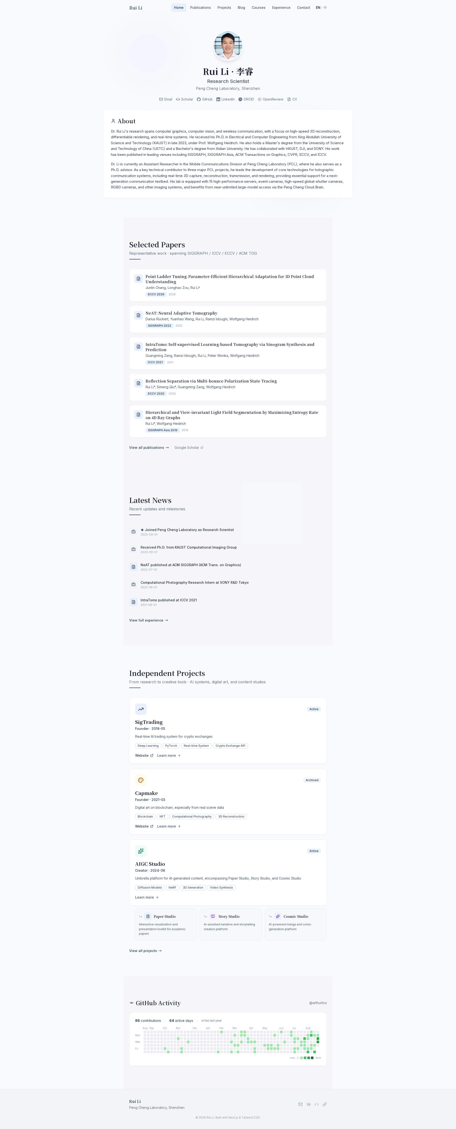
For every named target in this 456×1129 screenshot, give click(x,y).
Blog (241, 7)
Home (179, 7)
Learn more (166, 755)
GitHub (207, 99)
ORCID (249, 99)
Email (168, 99)
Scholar (187, 99)
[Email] (300, 1104)
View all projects (145, 951)
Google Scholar (187, 447)
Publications (200, 7)
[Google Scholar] (308, 1104)
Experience (281, 7)
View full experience (148, 620)
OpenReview (273, 99)
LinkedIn (228, 99)
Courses (259, 7)
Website (142, 755)
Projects (224, 7)
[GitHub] (316, 1104)
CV (294, 99)
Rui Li (135, 8)
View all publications (149, 447)
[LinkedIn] (325, 1104)
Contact (303, 7)
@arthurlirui (318, 1003)
